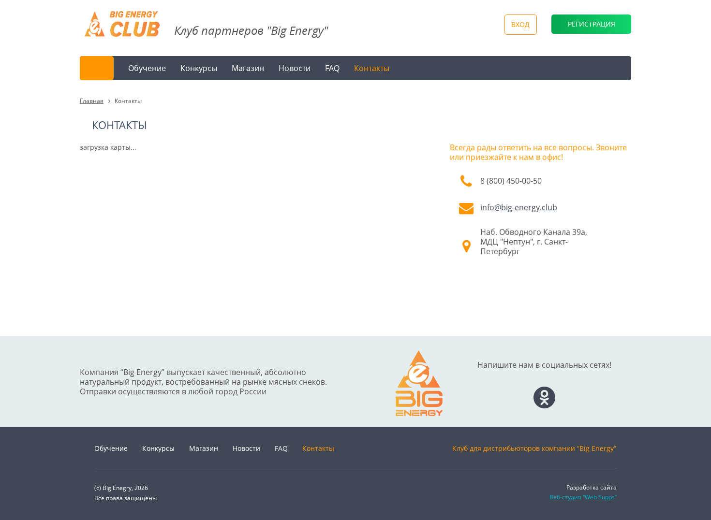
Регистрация (591, 24)
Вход (520, 24)
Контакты (371, 68)
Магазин (248, 68)
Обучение (147, 68)
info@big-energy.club (518, 207)
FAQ (332, 68)
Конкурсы (198, 68)
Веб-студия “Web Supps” (583, 497)
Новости (295, 68)
